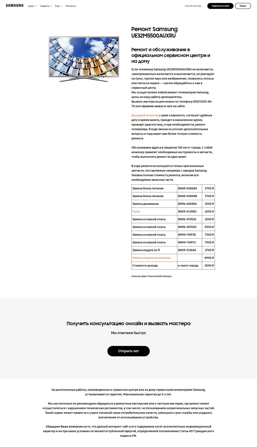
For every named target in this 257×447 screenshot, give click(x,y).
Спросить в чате (220, 6)
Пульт (136, 211)
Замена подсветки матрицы (151, 258)
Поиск (243, 6)
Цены (31, 6)
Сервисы (45, 6)
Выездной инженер (145, 115)
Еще (57, 6)
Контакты (71, 6)
